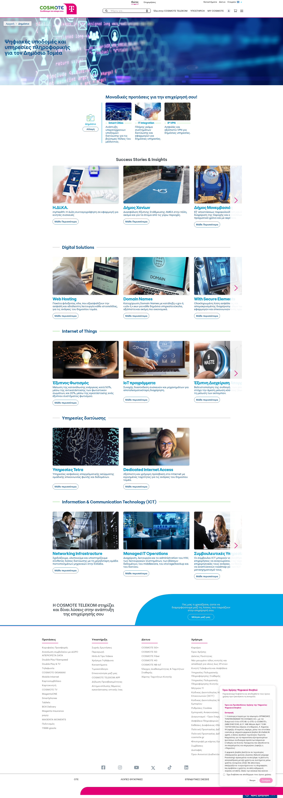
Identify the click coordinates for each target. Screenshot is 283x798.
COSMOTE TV (49, 689)
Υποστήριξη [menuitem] (99, 639)
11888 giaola (49, 728)
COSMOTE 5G (149, 651)
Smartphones (49, 698)
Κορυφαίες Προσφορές (55, 647)
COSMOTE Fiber (151, 656)
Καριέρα (196, 647)
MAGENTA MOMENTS (54, 719)
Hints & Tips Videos (102, 656)
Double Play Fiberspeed (55, 659)
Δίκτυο (222, 2)
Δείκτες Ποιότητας (201, 656)
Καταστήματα (210, 2)
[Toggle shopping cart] (237, 10)
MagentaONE (49, 693)
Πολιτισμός (48, 723)
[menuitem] (103, 767)
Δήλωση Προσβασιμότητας (107, 681)
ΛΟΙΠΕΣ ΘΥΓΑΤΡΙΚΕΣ (132, 779)
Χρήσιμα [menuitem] (196, 639)
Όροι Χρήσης (198, 651)
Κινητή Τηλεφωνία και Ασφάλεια (209, 668)
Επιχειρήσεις (150, 2)
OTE (76, 779)
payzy (45, 715)
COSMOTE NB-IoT (151, 664)
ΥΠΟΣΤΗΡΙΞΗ (197, 10)
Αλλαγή (91, 129)
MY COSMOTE (216, 10)
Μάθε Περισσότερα (66, 221)
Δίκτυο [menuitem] (146, 639)
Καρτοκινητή (49, 685)
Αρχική (10, 23)
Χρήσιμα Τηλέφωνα (102, 660)
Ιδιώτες (135, 2)
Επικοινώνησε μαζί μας (104, 673)
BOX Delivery (49, 706)
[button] (229, 11)
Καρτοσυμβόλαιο (51, 680)
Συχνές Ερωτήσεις (102, 647)
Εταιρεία (232, 2)
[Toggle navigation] (241, 11)
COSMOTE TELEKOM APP (106, 677)
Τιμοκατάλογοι (100, 668)
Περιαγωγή (98, 651)
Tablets (46, 702)
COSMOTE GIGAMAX (54, 672)
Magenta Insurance (53, 710)
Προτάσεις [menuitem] (49, 639)
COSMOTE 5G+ (150, 647)
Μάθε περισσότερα (65, 315)
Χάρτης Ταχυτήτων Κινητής (157, 676)
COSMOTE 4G (149, 660)
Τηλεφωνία (48, 668)
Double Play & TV (51, 663)
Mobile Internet (50, 676)
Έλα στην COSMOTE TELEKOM (170, 10)
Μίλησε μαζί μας (201, 617)
